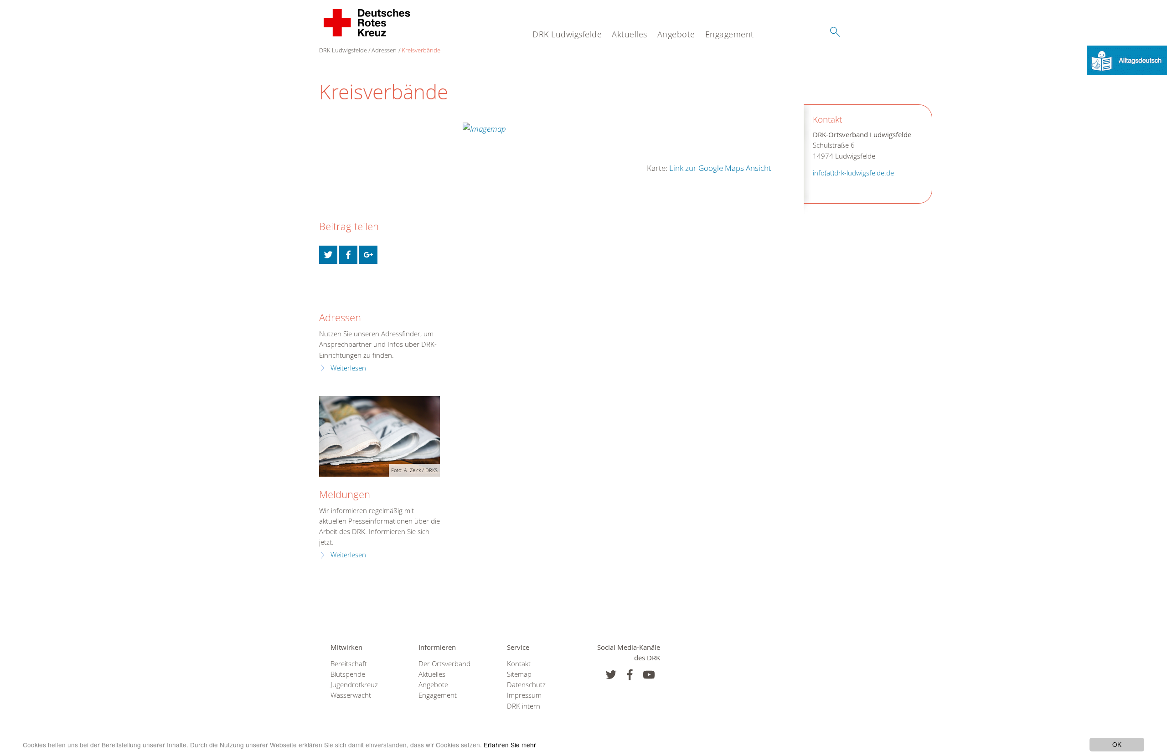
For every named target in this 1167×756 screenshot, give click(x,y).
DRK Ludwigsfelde (567, 34)
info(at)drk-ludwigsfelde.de (853, 173)
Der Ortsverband (444, 663)
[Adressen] (324, 296)
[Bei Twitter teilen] (328, 255)
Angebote (676, 34)
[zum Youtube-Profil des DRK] (649, 674)
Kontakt (519, 663)
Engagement (729, 34)
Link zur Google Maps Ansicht (720, 168)
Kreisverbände (421, 50)
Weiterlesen (348, 368)
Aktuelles (629, 34)
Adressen (384, 50)
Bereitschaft (348, 663)
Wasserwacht (350, 695)
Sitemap (519, 674)
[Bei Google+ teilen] (368, 255)
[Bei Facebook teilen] (348, 255)
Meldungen (344, 494)
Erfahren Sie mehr (510, 744)
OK (1116, 744)
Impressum (524, 695)
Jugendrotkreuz (354, 684)
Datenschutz (526, 684)
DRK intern (523, 706)
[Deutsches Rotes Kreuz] (367, 23)
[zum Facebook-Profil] (611, 674)
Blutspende (347, 674)
